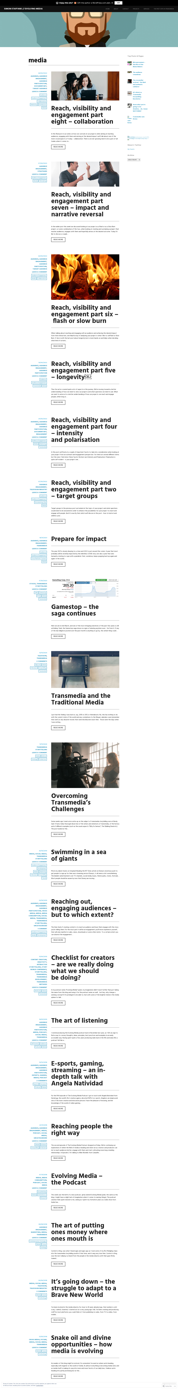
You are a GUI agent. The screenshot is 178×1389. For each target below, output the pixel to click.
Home (108, 9)
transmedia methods (42, 983)
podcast (43, 1032)
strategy (34, 759)
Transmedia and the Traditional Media (81, 699)
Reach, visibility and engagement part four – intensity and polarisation (84, 430)
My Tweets (131, 149)
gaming (43, 1075)
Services (146, 9)
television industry (38, 489)
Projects (136, 9)
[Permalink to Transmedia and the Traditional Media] (85, 687)
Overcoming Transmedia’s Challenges (71, 803)
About (116, 9)
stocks (32, 583)
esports (35, 1075)
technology (42, 1298)
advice (44, 756)
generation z (42, 1195)
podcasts (43, 1148)
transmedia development (41, 978)
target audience (40, 88)
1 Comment (42, 928)
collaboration (42, 101)
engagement (41, 434)
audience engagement (41, 77)
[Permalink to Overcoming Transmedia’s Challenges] (85, 787)
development (41, 868)
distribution (42, 104)
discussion (43, 1084)
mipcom (37, 665)
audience (34, 76)
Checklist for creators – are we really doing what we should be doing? (83, 968)
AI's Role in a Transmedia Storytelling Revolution (137, 95)
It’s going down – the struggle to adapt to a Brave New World (83, 1289)
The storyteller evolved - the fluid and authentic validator (139, 83)
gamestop (43, 592)
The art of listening (79, 1021)
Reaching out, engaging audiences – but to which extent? (84, 908)
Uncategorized (40, 925)
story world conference (38, 968)
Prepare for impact (79, 539)
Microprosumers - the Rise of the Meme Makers (139, 64)
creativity (42, 962)
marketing (34, 104)
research (43, 1198)
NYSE (38, 596)
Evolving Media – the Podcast (76, 1179)
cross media (34, 1339)
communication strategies (38, 1241)
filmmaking (42, 181)
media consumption (38, 914)
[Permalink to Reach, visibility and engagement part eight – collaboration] (85, 100)
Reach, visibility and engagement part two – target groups (83, 490)
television (42, 655)
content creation (39, 959)
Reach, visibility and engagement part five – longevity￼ (83, 371)
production (42, 759)
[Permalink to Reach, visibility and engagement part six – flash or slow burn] (85, 299)
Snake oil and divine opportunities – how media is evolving (81, 1345)
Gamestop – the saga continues (75, 610)
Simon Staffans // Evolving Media (23, 9)
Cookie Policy (39, 1386)
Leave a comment (39, 91)
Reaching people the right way (82, 1130)
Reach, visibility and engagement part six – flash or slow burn (84, 315)
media (44, 108)
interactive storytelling (38, 965)
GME (36, 592)
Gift (118, 3)
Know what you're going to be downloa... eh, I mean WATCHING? (140, 107)
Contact (126, 9)
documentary (40, 86)
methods (37, 991)
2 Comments (41, 661)
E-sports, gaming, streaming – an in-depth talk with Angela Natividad (78, 1074)
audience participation (40, 82)
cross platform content (39, 558)
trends (44, 878)
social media (41, 854)
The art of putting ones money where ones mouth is (79, 1232)
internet (43, 1144)
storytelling (42, 668)
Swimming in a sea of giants (78, 855)
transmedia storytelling (41, 585)
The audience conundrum (137, 73)
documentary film (40, 502)
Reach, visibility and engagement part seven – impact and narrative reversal (81, 204)
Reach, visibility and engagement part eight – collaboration (82, 115)
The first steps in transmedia (164, 9)
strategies (42, 171)
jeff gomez (34, 1044)
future (44, 1244)
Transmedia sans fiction (139, 118)
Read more (57, 147)
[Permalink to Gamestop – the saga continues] (85, 598)
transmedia (36, 386)
